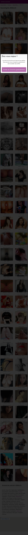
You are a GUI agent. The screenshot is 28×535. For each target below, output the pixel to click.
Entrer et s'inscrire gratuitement (14, 69)
